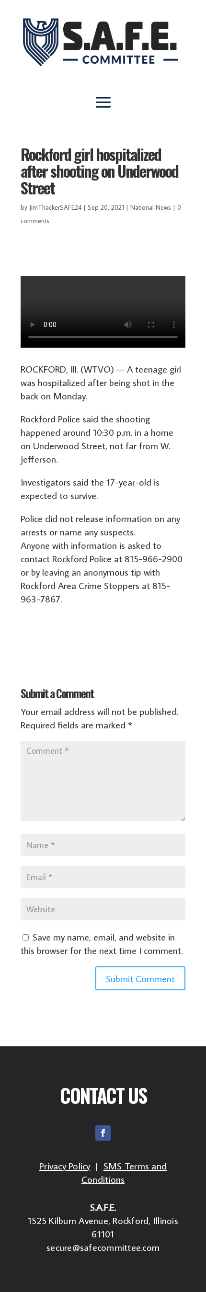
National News (150, 207)
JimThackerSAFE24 (55, 207)
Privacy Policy (65, 1165)
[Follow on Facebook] (103, 1133)
